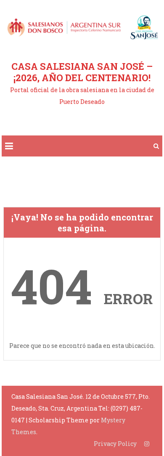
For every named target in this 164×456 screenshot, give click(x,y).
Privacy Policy (115, 444)
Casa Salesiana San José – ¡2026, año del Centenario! (82, 72)
